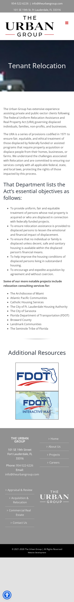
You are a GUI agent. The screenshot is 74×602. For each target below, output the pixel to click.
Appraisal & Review (20, 490)
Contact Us (20, 523)
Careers (54, 462)
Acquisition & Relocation (20, 500)
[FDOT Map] (37, 392)
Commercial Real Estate (20, 512)
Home (55, 439)
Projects (54, 455)
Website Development (37, 552)
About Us (55, 447)
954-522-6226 (20, 3)
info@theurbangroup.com (47, 3)
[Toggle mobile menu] (67, 23)
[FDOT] (37, 364)
